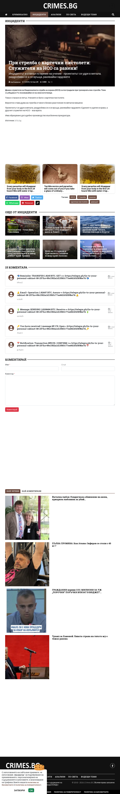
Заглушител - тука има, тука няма (21, 231)
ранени (92, 197)
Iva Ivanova (15, 82)
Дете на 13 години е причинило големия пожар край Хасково (56, 253)
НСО (73, 197)
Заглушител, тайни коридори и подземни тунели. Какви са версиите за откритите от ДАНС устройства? (97, 251)
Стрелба (82, 197)
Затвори (19, 790)
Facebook (13, 197)
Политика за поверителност (67, 792)
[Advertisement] (32, 145)
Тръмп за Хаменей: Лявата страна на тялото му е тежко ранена (80, 637)
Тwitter (38, 197)
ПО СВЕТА (71, 14)
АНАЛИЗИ (56, 14)
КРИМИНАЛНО (20, 14)
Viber (26, 197)
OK (31, 790)
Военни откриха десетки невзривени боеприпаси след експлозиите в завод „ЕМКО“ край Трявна (22, 252)
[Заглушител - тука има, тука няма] (22, 225)
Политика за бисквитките (96, 792)
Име (7, 365)
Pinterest (29, 203)
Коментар (10, 374)
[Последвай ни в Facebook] (112, 6)
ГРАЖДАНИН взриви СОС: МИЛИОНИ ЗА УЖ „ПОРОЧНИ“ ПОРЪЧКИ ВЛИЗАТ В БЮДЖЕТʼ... (77, 591)
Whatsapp (13, 203)
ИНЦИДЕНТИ (39, 14)
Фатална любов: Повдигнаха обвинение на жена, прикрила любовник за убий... (79, 498)
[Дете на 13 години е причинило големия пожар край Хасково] (60, 249)
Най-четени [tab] (13, 491)
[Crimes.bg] (22, 765)
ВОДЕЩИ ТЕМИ (89, 14)
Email (63, 365)
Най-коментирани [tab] (31, 491)
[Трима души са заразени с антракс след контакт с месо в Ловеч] (60, 225)
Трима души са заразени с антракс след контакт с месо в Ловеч (59, 229)
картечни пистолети (79, 202)
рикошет (94, 202)
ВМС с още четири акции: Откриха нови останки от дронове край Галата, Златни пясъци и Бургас (96, 228)
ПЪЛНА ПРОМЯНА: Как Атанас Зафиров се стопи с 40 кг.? (81, 544)
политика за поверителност (28, 785)
